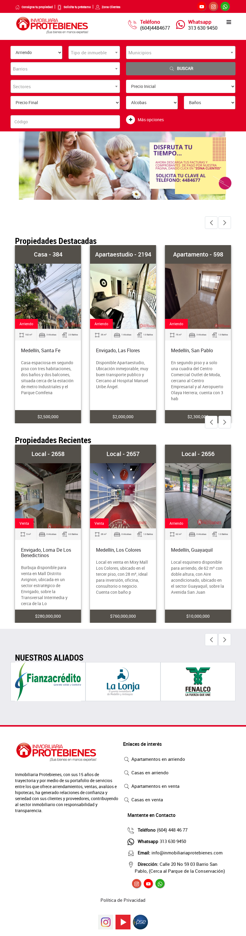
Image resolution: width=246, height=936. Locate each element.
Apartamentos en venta (154, 786)
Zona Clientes (111, 7)
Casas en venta (146, 799)
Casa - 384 (48, 254)
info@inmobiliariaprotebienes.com (180, 853)
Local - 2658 (48, 454)
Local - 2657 (123, 454)
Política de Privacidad (123, 900)
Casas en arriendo (149, 773)
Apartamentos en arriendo (157, 759)
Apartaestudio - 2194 (123, 254)
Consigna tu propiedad (37, 7)
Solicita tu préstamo (77, 7)
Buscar (185, 68)
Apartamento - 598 (198, 254)
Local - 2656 (198, 454)
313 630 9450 (203, 28)
